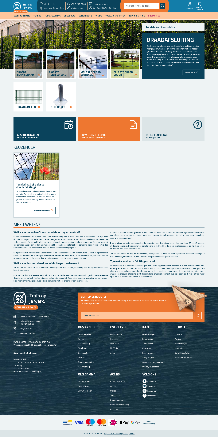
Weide (80, 357)
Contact (178, 334)
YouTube (151, 386)
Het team (114, 339)
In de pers (114, 343)
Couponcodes (116, 400)
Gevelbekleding (85, 334)
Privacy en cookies (150, 367)
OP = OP (114, 386)
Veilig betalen (148, 357)
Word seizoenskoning (119, 404)
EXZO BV (114, 409)
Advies (178, 339)
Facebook (151, 381)
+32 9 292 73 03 (27, 324)
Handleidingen (181, 343)
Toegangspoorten (86, 362)
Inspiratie (179, 348)
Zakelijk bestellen (182, 353)
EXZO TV (114, 348)
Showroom (147, 348)
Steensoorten (84, 386)
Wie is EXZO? (116, 334)
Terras (81, 339)
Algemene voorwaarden (152, 362)
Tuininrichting (84, 367)
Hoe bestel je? (148, 334)
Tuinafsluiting (152, 27)
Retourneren (147, 353)
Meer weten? (191, 72)
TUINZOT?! (115, 395)
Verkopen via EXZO (183, 357)
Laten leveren (148, 339)
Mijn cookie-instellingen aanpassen (119, 433)
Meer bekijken (42, 210)
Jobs (112, 353)
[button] (190, 6)
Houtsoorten (83, 381)
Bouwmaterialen (85, 391)
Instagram (151, 391)
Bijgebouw (82, 348)
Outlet (113, 391)
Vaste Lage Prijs (117, 381)
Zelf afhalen (147, 343)
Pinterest (151, 395)
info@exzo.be (26, 328)
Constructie (83, 353)
